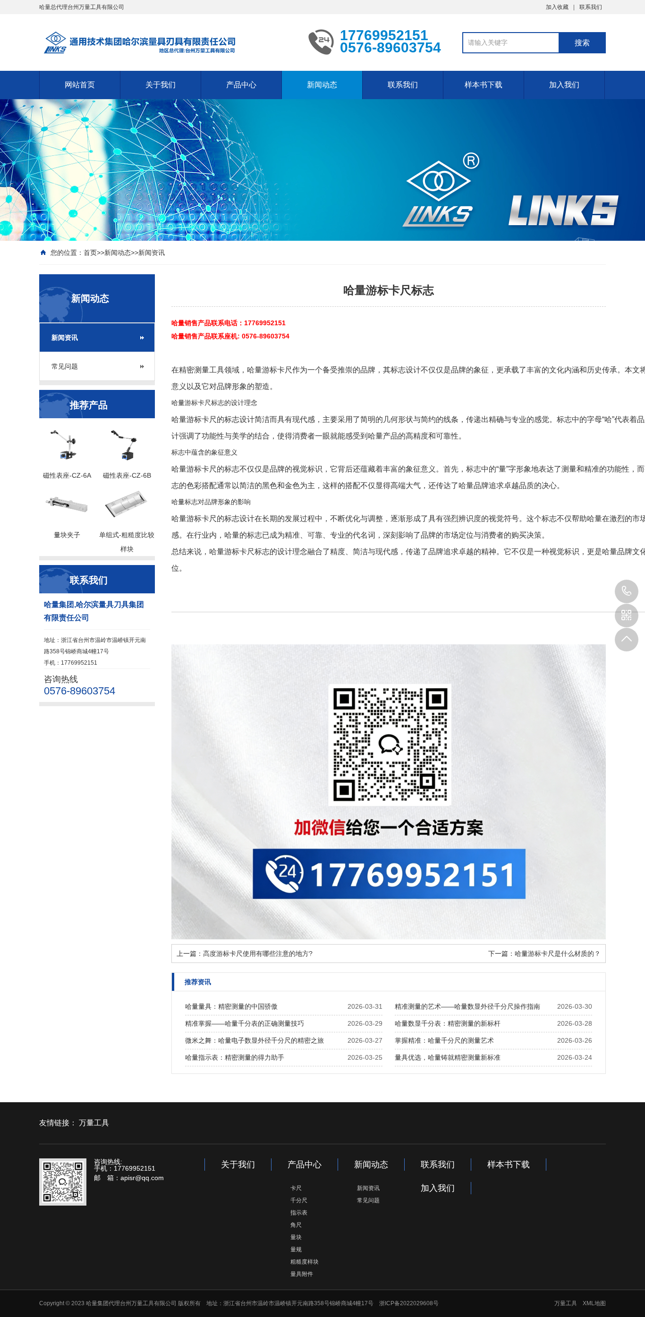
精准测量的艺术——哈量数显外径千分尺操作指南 (467, 1006)
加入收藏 (557, 7)
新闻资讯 (151, 252)
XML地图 (594, 1303)
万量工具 (94, 1123)
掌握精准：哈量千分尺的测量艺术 (444, 1040)
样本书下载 (483, 85)
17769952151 (626, 591)
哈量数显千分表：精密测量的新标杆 (448, 1023)
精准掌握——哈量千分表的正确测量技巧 (244, 1023)
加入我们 (564, 85)
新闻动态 (322, 85)
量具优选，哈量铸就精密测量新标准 (448, 1057)
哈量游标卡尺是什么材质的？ (558, 953)
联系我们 (590, 7)
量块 (296, 1237)
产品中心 (241, 85)
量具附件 (301, 1274)
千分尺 (298, 1200)
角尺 (296, 1225)
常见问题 (64, 366)
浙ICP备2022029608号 (409, 1303)
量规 (296, 1249)
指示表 (298, 1212)
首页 (90, 252)
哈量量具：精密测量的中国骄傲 (231, 1006)
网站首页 (80, 85)
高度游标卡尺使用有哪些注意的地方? (258, 953)
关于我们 (160, 85)
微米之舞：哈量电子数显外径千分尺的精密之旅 (254, 1040)
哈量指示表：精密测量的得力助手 (234, 1057)
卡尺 (296, 1188)
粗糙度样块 (304, 1261)
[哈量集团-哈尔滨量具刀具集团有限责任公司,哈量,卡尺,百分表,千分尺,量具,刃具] (166, 41)
